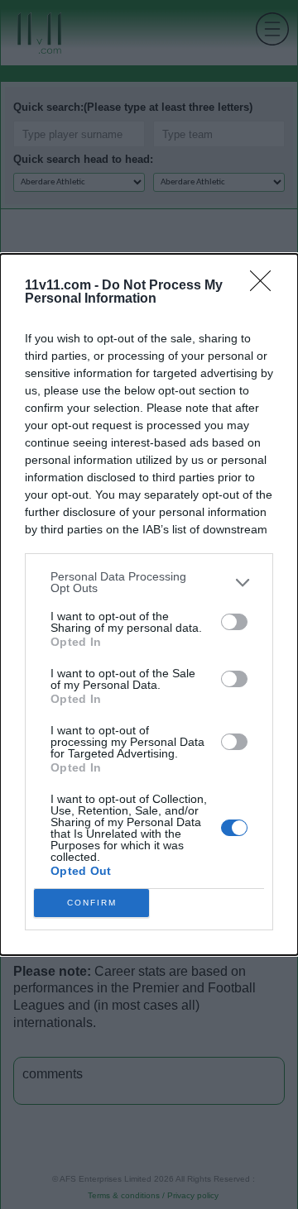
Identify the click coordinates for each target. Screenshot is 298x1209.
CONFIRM (92, 902)
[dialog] (149, 604)
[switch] (234, 622)
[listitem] (149, 582)
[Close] (265, 286)
